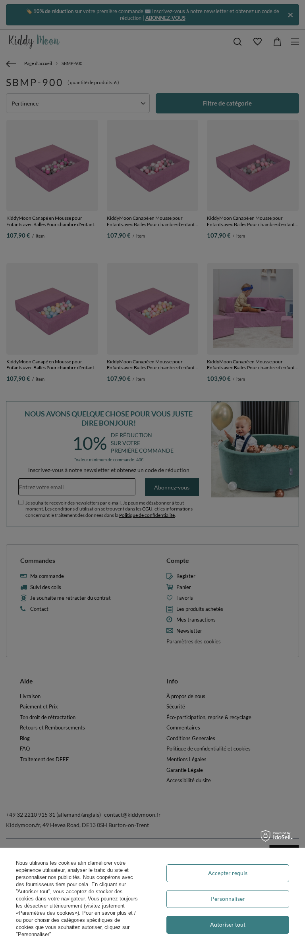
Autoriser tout (227, 924)
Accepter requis (227, 872)
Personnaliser (228, 898)
